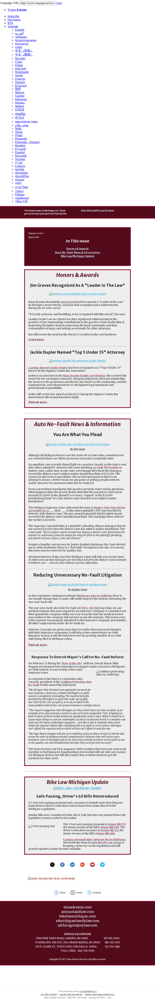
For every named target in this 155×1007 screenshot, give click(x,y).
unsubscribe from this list (71, 994)
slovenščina (22, 176)
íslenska (20, 102)
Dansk (19, 65)
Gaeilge (19, 95)
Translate (13, 26)
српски (19, 179)
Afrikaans (21, 36)
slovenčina (21, 172)
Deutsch (20, 82)
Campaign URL (9, 3)
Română (20, 145)
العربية (19, 33)
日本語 (19, 109)
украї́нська (22, 197)
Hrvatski (20, 58)
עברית (18, 162)
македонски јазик (26, 121)
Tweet (79, 892)
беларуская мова (25, 40)
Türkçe (19, 191)
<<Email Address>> (88, 991)
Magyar (19, 92)
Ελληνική (21, 85)
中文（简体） (24, 50)
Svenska (20, 159)
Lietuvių (20, 165)
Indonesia (21, 99)
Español (20, 152)
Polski (18, 135)
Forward (97, 892)
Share (62, 892)
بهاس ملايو (22, 125)
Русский (20, 148)
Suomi (19, 75)
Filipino (19, 194)
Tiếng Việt (21, 201)
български (21, 43)
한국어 (19, 117)
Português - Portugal (27, 142)
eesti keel (20, 68)
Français (20, 78)
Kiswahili (21, 155)
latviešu (19, 169)
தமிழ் (18, 183)
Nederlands (22, 72)
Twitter (17, 9)
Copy (59, 3)
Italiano (19, 106)
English (19, 29)
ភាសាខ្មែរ (20, 114)
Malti (18, 128)
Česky (19, 61)
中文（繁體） (24, 54)
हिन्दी (18, 89)
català (18, 47)
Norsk (18, 131)
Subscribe (13, 16)
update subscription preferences (99, 994)
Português (21, 138)
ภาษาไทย (21, 187)
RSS (10, 23)
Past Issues (14, 19)
